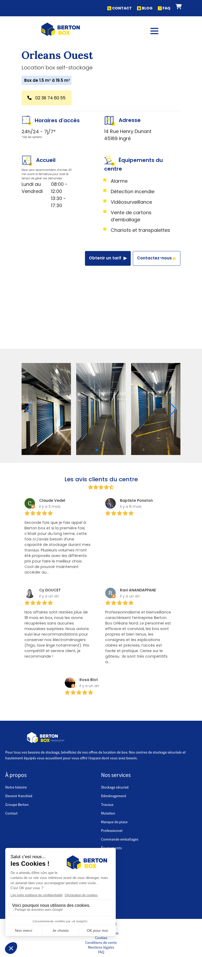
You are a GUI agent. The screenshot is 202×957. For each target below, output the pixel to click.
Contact (11, 813)
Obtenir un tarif (105, 258)
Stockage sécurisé (115, 787)
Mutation (108, 813)
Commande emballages (119, 839)
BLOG (147, 8)
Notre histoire (16, 787)
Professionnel (112, 830)
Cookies (101, 937)
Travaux (107, 804)
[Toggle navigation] (154, 29)
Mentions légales (101, 947)
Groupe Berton (17, 804)
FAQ (166, 8)
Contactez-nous (154, 258)
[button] (179, 6)
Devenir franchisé (18, 796)
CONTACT (121, 8)
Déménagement (113, 796)
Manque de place (114, 822)
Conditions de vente (101, 942)
